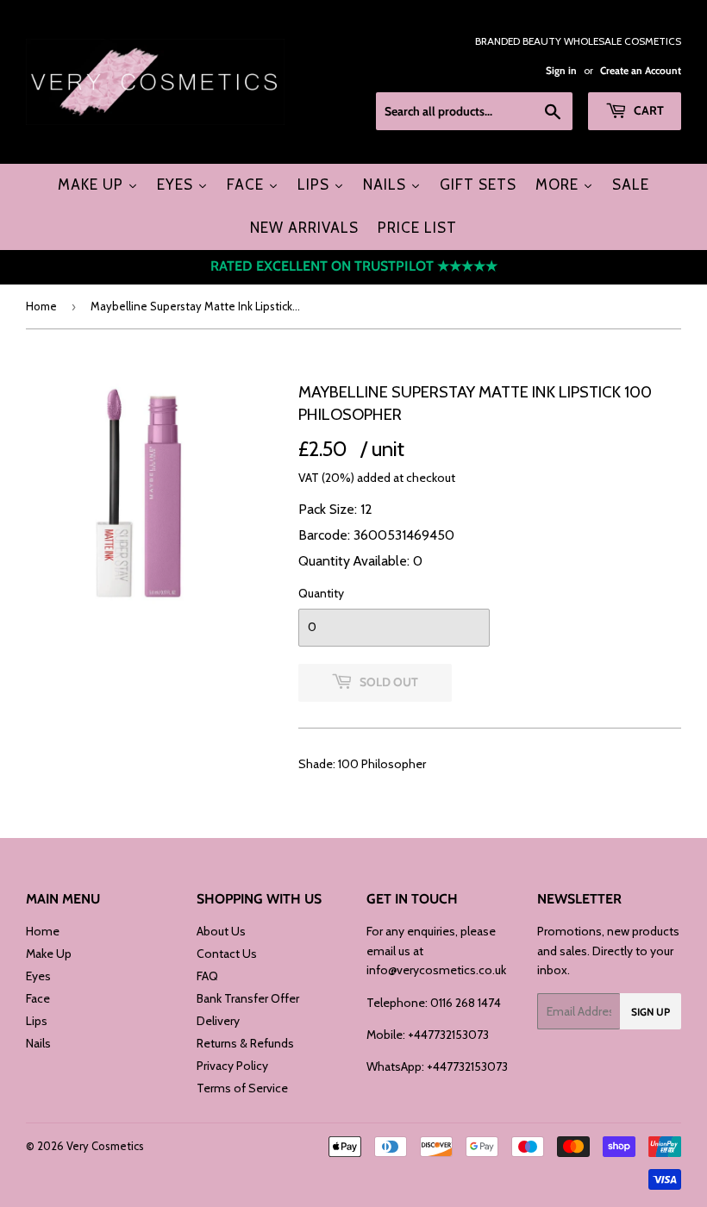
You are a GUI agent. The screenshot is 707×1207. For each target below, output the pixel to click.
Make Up (49, 953)
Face (38, 998)
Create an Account (640, 71)
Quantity (321, 593)
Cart (647, 110)
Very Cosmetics (105, 1146)
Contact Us (227, 953)
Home (41, 306)
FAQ (207, 976)
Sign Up (650, 1011)
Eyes (38, 976)
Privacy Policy (232, 1065)
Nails (38, 1043)
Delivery (218, 1021)
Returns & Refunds (245, 1043)
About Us (221, 931)
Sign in (561, 71)
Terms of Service (242, 1088)
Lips (36, 1021)
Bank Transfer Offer (248, 998)
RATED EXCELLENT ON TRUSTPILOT (353, 266)
